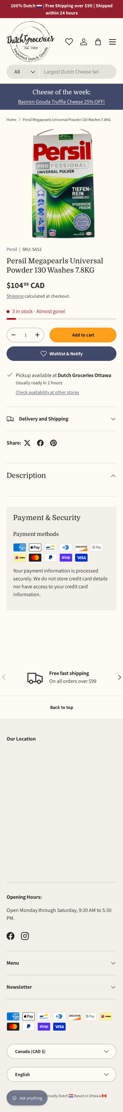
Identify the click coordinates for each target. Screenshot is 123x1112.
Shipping (15, 296)
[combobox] (61, 72)
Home (11, 119)
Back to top (61, 707)
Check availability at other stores (47, 392)
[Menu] (112, 42)
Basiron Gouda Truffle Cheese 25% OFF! (61, 101)
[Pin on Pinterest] (53, 443)
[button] (98, 42)
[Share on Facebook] (40, 443)
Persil (12, 249)
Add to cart (83, 335)
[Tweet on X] (27, 443)
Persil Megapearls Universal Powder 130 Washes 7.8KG (67, 119)
